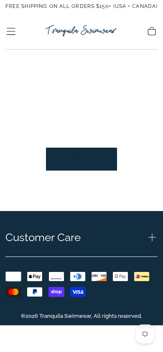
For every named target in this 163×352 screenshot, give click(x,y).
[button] (10, 31)
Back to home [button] (81, 159)
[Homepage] (81, 31)
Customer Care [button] (43, 237)
